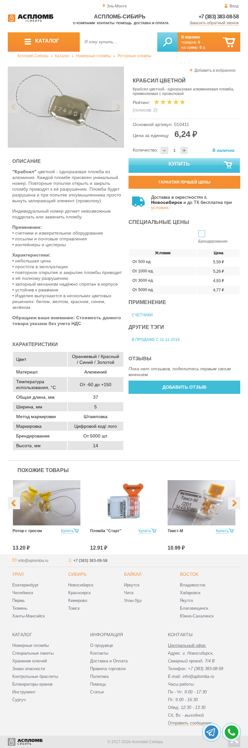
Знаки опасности (28, 668)
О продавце (101, 645)
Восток (189, 574)
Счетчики (142, 315)
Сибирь (77, 574)
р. (203, 47)
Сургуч (19, 699)
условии (159, 207)
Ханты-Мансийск (28, 616)
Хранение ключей (29, 660)
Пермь (18, 600)
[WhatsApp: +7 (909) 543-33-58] (231, 732)
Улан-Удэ (133, 600)
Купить (179, 164)
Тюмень (19, 608)
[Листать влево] (14, 106)
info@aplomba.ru (33, 560)
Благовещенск (194, 608)
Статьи (97, 692)
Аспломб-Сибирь (32, 56)
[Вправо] (234, 503)
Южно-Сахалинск (197, 616)
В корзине (190, 37)
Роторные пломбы (134, 56)
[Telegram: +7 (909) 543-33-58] (211, 732)
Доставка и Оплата (109, 660)
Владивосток (192, 585)
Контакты (106, 23)
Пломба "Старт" (105, 531)
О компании (84, 23)
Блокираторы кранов (32, 684)
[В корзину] (228, 42)
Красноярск (79, 592)
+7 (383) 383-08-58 (219, 16)
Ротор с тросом (27, 531)
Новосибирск (80, 585)
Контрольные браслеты (35, 676)
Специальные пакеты (33, 653)
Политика (99, 676)
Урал (18, 574)
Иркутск (132, 585)
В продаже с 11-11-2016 (156, 339)
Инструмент (24, 692)
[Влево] (14, 503)
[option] (66, 107)
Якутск (186, 600)
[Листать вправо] (118, 106)
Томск (74, 608)
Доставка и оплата (151, 23)
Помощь (124, 23)
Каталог (62, 56)
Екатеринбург (25, 585)
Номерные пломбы (93, 56)
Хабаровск (190, 592)
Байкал (132, 574)
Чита (128, 592)
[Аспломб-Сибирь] (31, 20)
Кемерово (77, 600)
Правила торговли (108, 668)
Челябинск (22, 592)
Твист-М (175, 531)
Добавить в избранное (215, 70)
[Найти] (167, 42)
